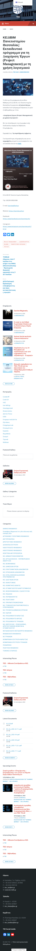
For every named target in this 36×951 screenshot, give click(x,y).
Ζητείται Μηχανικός (21, 311)
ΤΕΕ (18, 17)
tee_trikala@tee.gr (11, 906)
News (11, 29)
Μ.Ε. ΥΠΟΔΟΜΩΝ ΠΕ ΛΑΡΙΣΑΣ (12, 618)
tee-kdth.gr (6, 405)
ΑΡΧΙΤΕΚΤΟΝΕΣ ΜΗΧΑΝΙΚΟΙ (12, 542)
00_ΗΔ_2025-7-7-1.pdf (13, 751)
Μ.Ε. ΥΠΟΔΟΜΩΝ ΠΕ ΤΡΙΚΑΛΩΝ (13, 621)
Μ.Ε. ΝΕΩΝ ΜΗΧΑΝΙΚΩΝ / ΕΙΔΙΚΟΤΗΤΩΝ (16, 591)
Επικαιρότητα (8, 428)
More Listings (9, 685)
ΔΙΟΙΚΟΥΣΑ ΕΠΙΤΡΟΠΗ (10, 545)
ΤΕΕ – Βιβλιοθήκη (9, 677)
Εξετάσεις (6, 422)
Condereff (6, 397)
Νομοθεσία (6, 434)
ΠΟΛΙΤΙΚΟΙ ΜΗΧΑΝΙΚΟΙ (10, 648)
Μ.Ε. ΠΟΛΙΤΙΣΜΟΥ (8, 600)
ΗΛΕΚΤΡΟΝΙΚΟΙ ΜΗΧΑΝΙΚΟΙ (12, 550)
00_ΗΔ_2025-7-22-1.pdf (14, 745)
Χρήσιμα (6, 442)
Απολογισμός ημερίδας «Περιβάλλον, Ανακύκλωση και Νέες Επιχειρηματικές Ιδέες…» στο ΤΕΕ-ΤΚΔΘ (22, 809)
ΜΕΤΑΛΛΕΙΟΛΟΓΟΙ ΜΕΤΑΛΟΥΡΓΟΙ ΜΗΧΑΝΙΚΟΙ (17, 631)
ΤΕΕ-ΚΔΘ (15, 72)
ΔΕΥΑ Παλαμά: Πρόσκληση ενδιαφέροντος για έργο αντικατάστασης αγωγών (9, 286)
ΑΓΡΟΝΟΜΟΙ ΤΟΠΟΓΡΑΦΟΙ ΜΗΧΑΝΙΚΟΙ (16, 536)
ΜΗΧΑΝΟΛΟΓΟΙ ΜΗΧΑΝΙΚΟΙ (12, 634)
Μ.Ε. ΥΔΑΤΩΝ (7, 613)
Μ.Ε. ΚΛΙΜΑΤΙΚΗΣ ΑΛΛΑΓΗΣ (11, 585)
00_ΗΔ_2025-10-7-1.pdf (14, 729)
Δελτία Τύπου (7, 414)
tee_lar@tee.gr (10, 887)
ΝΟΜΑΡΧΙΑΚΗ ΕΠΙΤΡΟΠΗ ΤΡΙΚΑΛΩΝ (15, 642)
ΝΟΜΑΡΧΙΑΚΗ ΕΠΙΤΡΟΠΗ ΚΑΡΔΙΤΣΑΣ (15, 639)
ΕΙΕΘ (4, 417)
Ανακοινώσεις (7, 411)
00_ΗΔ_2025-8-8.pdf (13, 740)
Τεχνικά (5, 439)
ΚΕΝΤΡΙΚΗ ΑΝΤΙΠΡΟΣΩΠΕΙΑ (12, 553)
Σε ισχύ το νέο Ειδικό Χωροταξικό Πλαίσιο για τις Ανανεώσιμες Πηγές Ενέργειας (22, 325)
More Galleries (9, 483)
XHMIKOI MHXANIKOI (10, 529)
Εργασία (5, 431)
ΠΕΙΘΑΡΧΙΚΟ (7, 645)
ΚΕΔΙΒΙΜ (6, 244)
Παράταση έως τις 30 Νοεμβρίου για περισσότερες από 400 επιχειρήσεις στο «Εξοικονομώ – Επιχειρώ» (23, 351)
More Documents (10, 757)
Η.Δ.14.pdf (9, 723)
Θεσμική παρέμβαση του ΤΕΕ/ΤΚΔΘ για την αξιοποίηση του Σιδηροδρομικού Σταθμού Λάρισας (23, 368)
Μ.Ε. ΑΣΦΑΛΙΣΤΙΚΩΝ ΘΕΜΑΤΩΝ (13, 556)
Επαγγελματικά (8, 425)
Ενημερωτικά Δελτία (10, 419)
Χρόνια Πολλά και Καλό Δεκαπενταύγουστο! (22, 337)
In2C (4, 402)
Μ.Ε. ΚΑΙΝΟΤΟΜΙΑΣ (9, 583)
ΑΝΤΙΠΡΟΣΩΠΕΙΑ (8, 539)
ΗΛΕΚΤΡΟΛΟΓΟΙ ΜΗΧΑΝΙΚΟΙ (12, 547)
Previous (6, 254)
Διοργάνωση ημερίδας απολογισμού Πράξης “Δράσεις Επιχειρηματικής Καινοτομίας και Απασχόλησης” (23, 789)
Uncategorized (8, 408)
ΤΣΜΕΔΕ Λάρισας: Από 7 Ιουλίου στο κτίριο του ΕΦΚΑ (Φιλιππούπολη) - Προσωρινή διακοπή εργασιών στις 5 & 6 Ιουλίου (9, 265)
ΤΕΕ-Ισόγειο (7, 670)
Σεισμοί (5, 436)
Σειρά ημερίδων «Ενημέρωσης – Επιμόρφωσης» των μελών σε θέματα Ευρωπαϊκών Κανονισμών (16, 772)
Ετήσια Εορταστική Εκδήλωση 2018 (21, 472)
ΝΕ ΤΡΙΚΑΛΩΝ (7, 636)
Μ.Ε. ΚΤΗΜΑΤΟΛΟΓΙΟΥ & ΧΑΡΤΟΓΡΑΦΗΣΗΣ (17, 588)
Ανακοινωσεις (24, 72)
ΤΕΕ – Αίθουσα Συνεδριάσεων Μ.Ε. (15, 663)
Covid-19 (6, 400)
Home (4, 29)
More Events (8, 827)
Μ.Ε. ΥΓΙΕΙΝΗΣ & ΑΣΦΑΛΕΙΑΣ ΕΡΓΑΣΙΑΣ (15, 610)
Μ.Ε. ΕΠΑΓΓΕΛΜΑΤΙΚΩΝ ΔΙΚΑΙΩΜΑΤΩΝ (15, 569)
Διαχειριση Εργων (24, 241)
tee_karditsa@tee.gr (11, 922)
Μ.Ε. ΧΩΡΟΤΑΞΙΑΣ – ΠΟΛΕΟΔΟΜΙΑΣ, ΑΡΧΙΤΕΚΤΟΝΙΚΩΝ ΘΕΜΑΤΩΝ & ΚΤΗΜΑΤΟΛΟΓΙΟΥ (14, 626)
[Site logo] (18, 14)
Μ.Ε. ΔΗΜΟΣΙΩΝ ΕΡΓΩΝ (10, 566)
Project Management (10, 241)
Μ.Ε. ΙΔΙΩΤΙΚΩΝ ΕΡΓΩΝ (10, 580)
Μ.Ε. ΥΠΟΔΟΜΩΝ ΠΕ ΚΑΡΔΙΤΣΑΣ (13, 616)
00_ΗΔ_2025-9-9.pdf (13, 734)
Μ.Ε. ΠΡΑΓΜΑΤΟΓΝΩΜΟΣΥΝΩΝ (13, 602)
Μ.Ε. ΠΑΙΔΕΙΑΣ (7, 594)
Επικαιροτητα (19, 343)
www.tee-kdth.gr (10, 890)
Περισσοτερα (8, 383)
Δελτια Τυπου (19, 376)
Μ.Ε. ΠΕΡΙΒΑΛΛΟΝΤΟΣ (10, 597)
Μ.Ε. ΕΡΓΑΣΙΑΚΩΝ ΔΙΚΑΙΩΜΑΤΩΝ (13, 572)
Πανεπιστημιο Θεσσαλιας (18, 244)
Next (4, 279)
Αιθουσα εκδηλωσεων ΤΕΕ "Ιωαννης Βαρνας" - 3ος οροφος (22, 799)
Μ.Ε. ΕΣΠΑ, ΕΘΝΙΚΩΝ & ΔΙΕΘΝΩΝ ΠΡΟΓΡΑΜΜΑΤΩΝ (14, 576)
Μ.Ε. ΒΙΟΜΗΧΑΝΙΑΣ (9, 564)
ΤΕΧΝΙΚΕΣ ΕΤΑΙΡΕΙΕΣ (10, 651)
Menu (7, 23)
